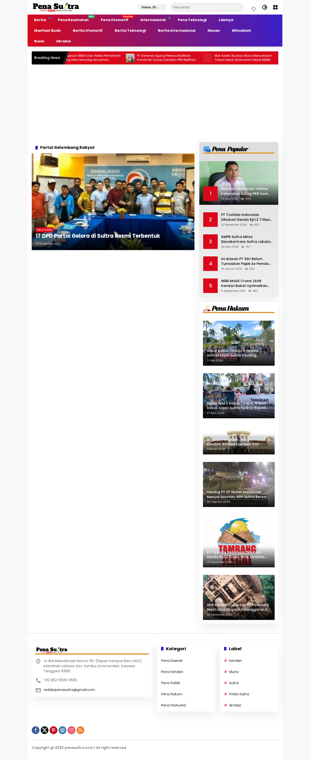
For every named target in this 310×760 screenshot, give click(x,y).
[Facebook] (35, 730)
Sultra (234, 683)
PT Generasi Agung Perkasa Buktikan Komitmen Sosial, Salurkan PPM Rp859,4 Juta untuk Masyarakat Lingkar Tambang (145, 58)
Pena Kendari (172, 671)
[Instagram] (71, 730)
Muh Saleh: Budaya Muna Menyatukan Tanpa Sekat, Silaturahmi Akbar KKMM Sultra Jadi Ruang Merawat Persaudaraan (222, 58)
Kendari (235, 660)
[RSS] (80, 730)
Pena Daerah (172, 660)
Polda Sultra (239, 694)
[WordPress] (62, 730)
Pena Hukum (171, 694)
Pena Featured (173, 705)
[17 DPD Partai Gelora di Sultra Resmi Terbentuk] (113, 201)
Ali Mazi (235, 705)
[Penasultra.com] (56, 7)
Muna (234, 671)
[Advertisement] (155, 103)
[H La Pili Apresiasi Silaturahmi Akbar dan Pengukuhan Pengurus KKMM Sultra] (264, 58)
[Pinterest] (53, 730)
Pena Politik (44, 230)
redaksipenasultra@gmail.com (69, 689)
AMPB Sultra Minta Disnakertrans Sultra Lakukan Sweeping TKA (247, 239)
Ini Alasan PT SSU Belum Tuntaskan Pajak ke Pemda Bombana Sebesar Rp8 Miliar (246, 261)
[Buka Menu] (275, 7)
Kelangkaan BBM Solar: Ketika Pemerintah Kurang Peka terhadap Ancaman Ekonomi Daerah (69, 58)
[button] (253, 7)
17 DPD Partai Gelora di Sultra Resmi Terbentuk (98, 236)
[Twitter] (44, 730)
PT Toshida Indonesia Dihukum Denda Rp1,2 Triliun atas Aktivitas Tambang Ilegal (245, 217)
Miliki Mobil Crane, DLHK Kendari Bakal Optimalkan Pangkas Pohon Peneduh (244, 283)
